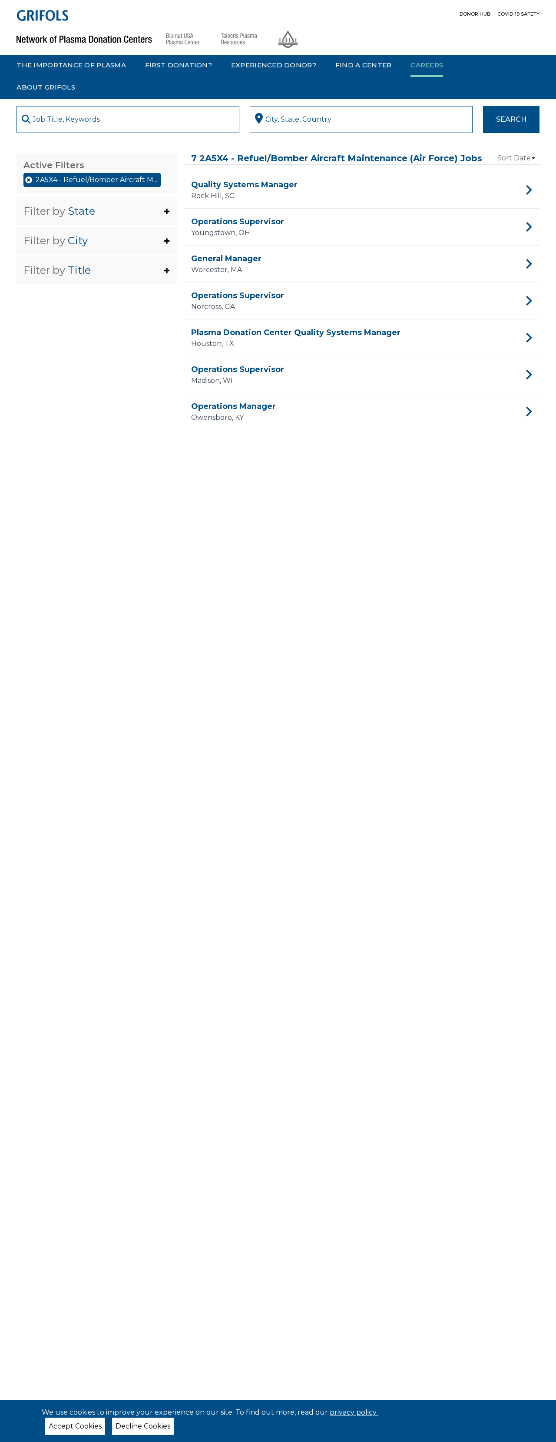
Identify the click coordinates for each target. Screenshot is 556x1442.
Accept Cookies (75, 1426)
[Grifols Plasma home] (43, 15)
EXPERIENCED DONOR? (273, 65)
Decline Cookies (143, 1426)
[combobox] (128, 119)
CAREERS (426, 65)
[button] (96, 211)
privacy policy (354, 1412)
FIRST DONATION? (178, 65)
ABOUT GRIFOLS (46, 87)
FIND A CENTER (363, 65)
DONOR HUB (475, 14)
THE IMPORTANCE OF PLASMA (71, 65)
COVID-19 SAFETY (518, 14)
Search (511, 119)
